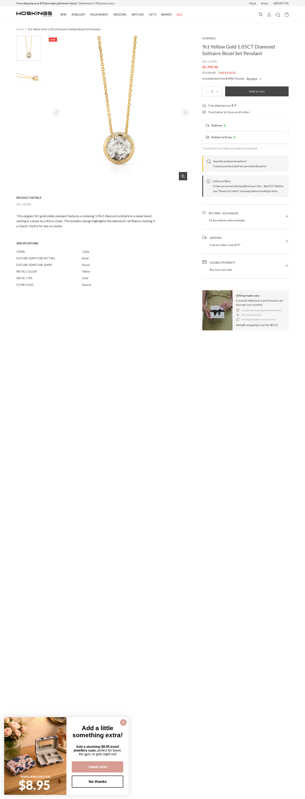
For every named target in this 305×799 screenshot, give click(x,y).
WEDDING (120, 14)
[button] (245, 217)
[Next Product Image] (185, 112)
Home (20, 29)
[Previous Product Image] (56, 112)
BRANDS (166, 14)
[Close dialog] (123, 722)
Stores (264, 3)
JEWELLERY (78, 14)
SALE (179, 14)
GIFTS (152, 14)
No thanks (98, 782)
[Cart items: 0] (287, 14)
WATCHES (138, 14)
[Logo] (34, 14)
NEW (63, 14)
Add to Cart (257, 91)
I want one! (97, 767)
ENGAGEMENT (99, 14)
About (252, 3)
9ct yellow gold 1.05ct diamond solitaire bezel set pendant (64, 29)
